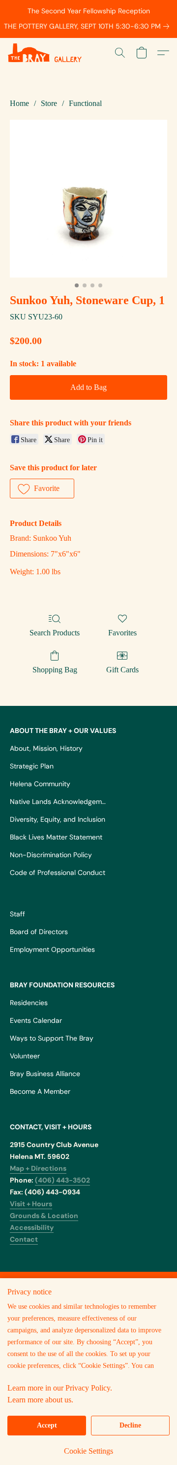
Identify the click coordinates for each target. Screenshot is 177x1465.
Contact (24, 1239)
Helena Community (40, 783)
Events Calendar (36, 1020)
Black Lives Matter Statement (56, 837)
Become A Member (40, 1091)
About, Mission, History (46, 748)
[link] (88, 26)
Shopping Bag (54, 669)
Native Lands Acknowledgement (59, 801)
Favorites (122, 632)
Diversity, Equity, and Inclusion (57, 819)
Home (19, 103)
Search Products (55, 632)
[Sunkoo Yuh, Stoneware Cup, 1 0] (88, 199)
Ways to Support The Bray (51, 1038)
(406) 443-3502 (62, 1180)
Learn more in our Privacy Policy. (59, 1388)
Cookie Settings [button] (88, 1451)
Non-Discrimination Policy (51, 854)
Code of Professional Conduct (57, 872)
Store (49, 103)
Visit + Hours (31, 1203)
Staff (17, 913)
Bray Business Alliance (45, 1073)
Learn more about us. (40, 1399)
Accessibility (32, 1227)
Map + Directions (38, 1168)
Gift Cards (122, 669)
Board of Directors (39, 931)
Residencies (29, 1002)
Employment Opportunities (52, 949)
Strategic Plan (32, 766)
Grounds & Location (44, 1215)
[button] (47, 53)
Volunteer (25, 1055)
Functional (85, 103)
